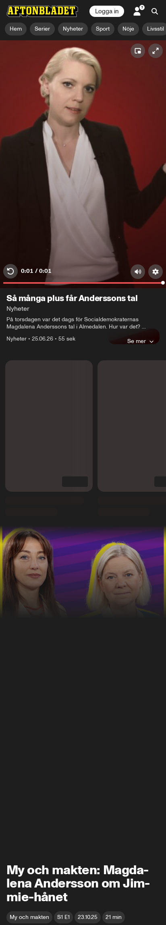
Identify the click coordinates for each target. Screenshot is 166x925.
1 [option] (13, 879)
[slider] (83, 130)
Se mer (136, 186)
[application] (83, 87)
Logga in (106, 11)
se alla (148, 208)
